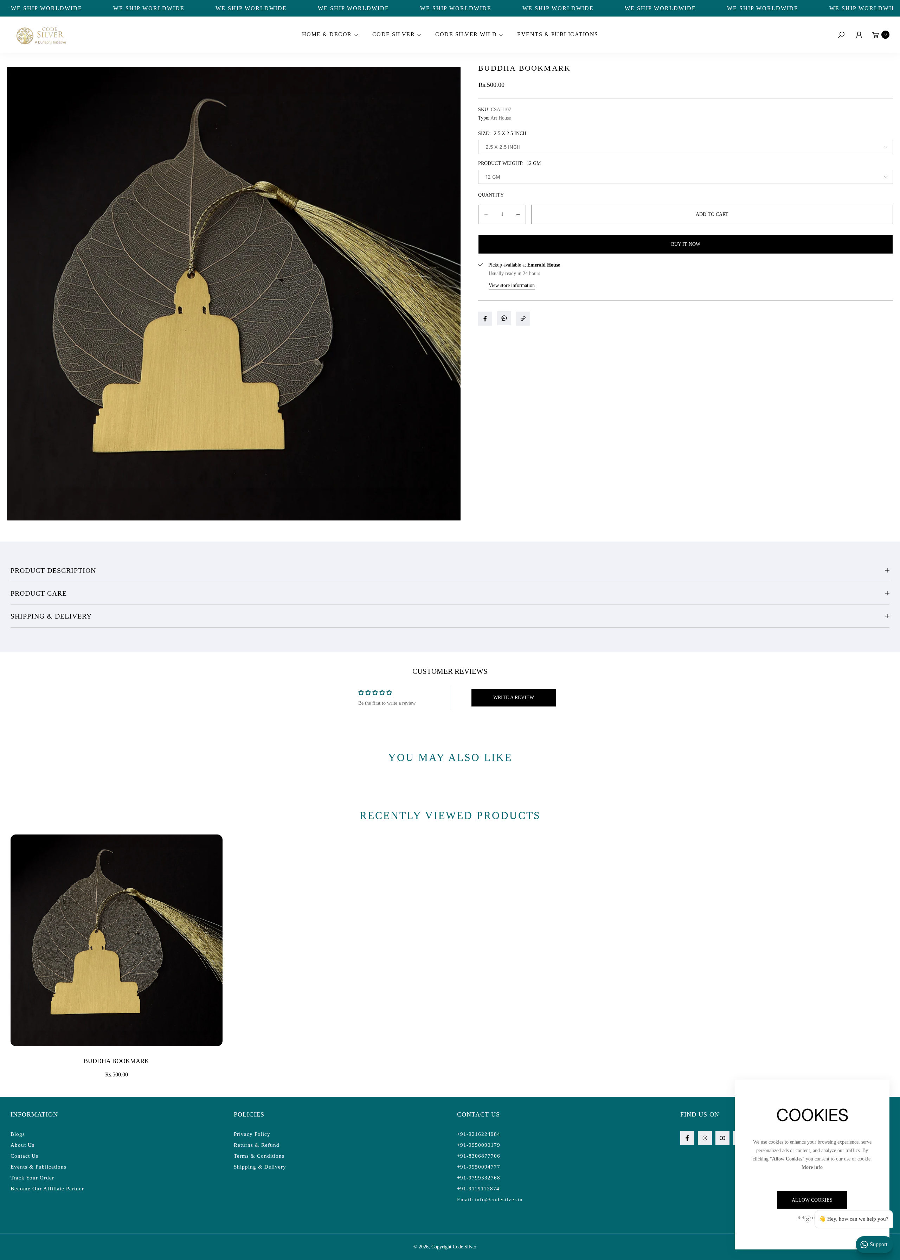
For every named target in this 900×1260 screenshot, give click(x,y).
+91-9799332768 (478, 1178)
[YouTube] (722, 1138)
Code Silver (464, 1246)
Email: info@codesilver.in (490, 1199)
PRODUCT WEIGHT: (509, 163)
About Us (22, 1145)
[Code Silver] (40, 34)
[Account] (859, 35)
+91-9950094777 (478, 1167)
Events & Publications (38, 1167)
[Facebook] (687, 1138)
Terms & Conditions (259, 1156)
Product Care (39, 593)
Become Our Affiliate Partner (47, 1188)
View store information (512, 285)
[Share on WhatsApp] (504, 318)
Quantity (491, 195)
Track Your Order (32, 1178)
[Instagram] (705, 1138)
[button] (329, 34)
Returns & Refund (256, 1145)
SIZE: (502, 133)
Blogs (18, 1134)
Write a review (513, 697)
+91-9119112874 (478, 1188)
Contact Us (24, 1156)
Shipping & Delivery (51, 616)
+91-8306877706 (478, 1156)
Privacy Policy (252, 1134)
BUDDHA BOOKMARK (116, 1060)
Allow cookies (812, 1200)
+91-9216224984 (478, 1134)
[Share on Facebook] (485, 319)
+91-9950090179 (478, 1145)
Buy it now (685, 244)
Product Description (53, 570)
